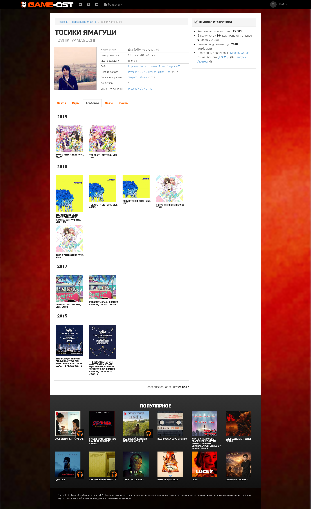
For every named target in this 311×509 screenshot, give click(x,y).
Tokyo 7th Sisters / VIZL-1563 (103, 156)
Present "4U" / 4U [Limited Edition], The (149, 71)
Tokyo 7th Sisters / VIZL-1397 (137, 202)
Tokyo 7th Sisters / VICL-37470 (70, 156)
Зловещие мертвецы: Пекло (238, 440)
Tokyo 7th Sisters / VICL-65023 (103, 206)
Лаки (194, 479)
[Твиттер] (80, 4)
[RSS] (88, 4)
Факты (61, 103)
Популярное (155, 406)
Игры (76, 103)
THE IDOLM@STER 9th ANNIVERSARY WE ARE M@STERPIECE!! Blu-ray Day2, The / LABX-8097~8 (69, 362)
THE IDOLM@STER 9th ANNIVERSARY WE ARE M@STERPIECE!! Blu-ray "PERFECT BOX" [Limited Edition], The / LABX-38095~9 (102, 368)
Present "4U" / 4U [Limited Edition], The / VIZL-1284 (103, 303)
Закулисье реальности (102, 479)
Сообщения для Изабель (69, 439)
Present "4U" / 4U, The (140, 88)
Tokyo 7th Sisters (137, 77)
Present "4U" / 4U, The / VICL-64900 (68, 305)
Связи (109, 103)
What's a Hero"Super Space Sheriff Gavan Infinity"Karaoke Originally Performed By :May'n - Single (206, 444)
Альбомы (92, 103)
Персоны (63, 21)
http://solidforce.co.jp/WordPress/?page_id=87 (154, 66)
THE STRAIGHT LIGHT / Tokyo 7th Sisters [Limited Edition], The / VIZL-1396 (68, 218)
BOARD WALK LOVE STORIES (172, 439)
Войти (283, 4)
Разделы (113, 4)
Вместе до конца (167, 479)
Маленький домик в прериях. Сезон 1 (135, 440)
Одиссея (60, 479)
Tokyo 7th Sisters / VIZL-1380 (70, 256)
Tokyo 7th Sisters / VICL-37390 (170, 206)
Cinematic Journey (237, 479)
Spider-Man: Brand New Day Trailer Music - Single (102, 441)
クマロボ (223, 57)
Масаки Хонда (239, 53)
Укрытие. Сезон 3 (133, 479)
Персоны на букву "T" (84, 21)
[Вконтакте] (97, 4)
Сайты (124, 103)
